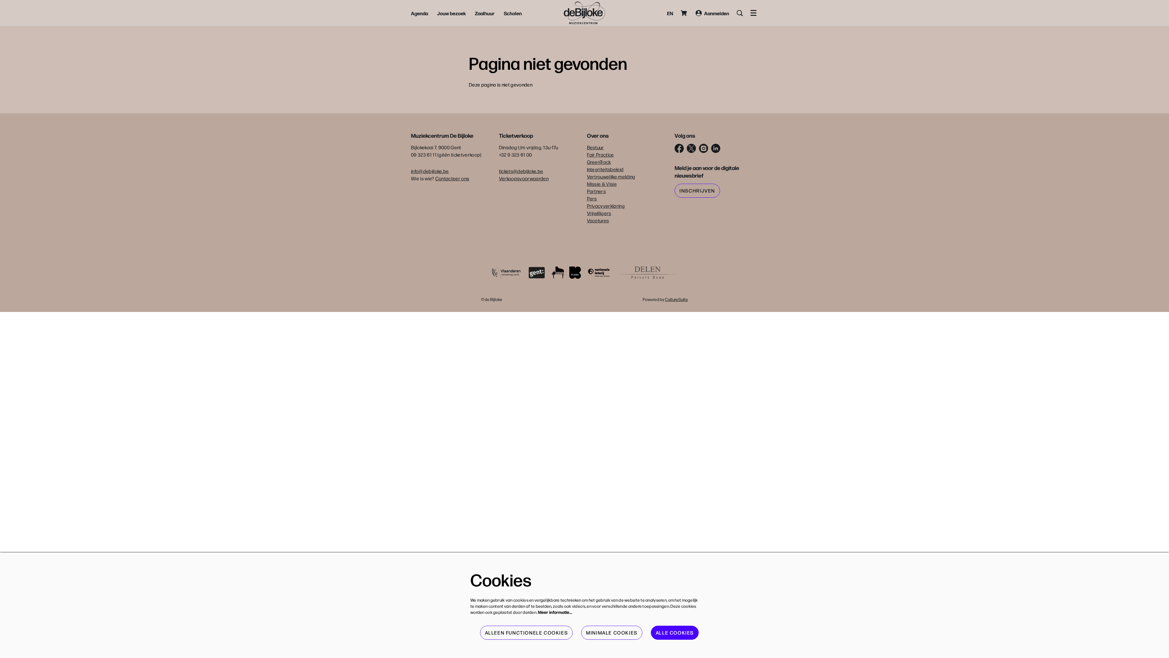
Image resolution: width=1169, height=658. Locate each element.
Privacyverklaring (606, 206)
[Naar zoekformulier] (739, 13)
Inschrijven (697, 190)
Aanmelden (716, 13)
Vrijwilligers (599, 213)
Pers (592, 198)
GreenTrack (599, 162)
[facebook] (679, 148)
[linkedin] (715, 148)
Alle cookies (675, 632)
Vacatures (598, 220)
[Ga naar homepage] (584, 13)
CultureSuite (676, 299)
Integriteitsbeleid (605, 169)
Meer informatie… (555, 612)
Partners (596, 191)
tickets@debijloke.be (521, 171)
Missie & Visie (602, 184)
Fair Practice (600, 154)
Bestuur (595, 147)
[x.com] (691, 148)
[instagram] (703, 148)
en (670, 13)
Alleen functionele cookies (526, 632)
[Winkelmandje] (684, 13)
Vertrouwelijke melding (611, 176)
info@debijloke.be (430, 171)
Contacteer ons (452, 178)
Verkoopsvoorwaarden (524, 178)
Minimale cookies (611, 632)
